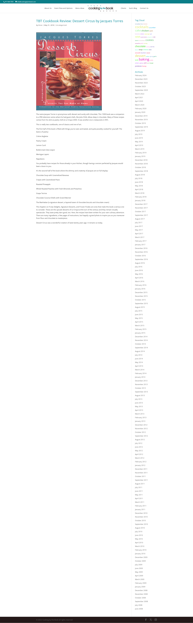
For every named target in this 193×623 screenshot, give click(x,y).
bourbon (143, 53)
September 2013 (141, 392)
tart (148, 63)
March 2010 (139, 546)
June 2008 (139, 609)
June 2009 (139, 568)
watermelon (144, 37)
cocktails (141, 27)
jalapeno (149, 37)
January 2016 (140, 289)
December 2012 (141, 425)
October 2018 (140, 167)
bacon (137, 40)
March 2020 (139, 105)
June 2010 (139, 535)
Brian (40, 25)
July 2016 (138, 267)
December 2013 (141, 381)
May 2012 (139, 450)
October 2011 (140, 476)
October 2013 (140, 388)
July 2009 (138, 564)
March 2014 (139, 370)
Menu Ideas (79, 8)
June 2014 (139, 358)
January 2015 (140, 333)
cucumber (152, 28)
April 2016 (139, 278)
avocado (137, 53)
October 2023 (140, 86)
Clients (123, 8)
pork (141, 43)
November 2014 (141, 340)
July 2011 (138, 487)
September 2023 (141, 90)
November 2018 (141, 164)
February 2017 (140, 241)
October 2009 (140, 561)
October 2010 (140, 520)
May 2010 (139, 539)
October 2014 (140, 344)
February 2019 (140, 152)
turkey (145, 43)
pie (145, 63)
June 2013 (139, 403)
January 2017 (140, 244)
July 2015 (138, 311)
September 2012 (141, 436)
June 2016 (139, 270)
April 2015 (139, 322)
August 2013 (140, 395)
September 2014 (141, 347)
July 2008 (138, 605)
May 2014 (139, 362)
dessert (140, 56)
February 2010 (140, 550)
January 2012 (140, 465)
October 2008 (140, 598)
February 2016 (140, 285)
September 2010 (141, 524)
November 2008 (141, 594)
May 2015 (139, 318)
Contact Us (144, 8)
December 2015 (141, 292)
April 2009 (139, 576)
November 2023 (141, 83)
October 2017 (140, 211)
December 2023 (141, 79)
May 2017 (139, 230)
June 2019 (139, 138)
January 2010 (140, 553)
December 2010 (141, 513)
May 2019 (139, 141)
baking (144, 59)
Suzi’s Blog (133, 8)
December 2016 (141, 248)
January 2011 (140, 509)
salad (137, 36)
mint (150, 50)
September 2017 (141, 215)
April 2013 (139, 410)
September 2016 (141, 259)
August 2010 (140, 528)
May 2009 (139, 572)
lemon (145, 24)
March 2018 (139, 193)
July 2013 (138, 399)
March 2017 (139, 237)
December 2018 (141, 160)
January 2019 (140, 156)
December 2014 (141, 336)
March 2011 (139, 502)
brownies (137, 34)
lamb (136, 60)
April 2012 (139, 454)
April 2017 (139, 233)
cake (138, 30)
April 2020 (139, 101)
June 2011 (139, 491)
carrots (152, 46)
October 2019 (140, 123)
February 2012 (140, 461)
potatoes (138, 66)
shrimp (148, 46)
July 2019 (138, 134)
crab (154, 37)
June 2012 (139, 447)
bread (151, 63)
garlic (155, 56)
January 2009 (140, 587)
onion (137, 63)
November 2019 (141, 119)
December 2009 (141, 557)
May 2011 (139, 495)
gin (151, 34)
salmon (141, 63)
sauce (148, 53)
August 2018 (140, 175)
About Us (47, 8)
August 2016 (140, 263)
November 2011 (141, 473)
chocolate (140, 46)
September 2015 (141, 303)
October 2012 (140, 432)
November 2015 (141, 296)
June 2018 (139, 182)
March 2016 (139, 281)
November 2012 (141, 428)
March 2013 (139, 414)
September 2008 (141, 601)
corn (151, 31)
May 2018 (139, 186)
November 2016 (141, 252)
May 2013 (139, 406)
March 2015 (139, 325)
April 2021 (139, 97)
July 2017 (138, 222)
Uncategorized (61, 25)
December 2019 (141, 116)
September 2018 (141, 171)
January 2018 (140, 200)
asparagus (147, 34)
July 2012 (138, 443)
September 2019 (141, 127)
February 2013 (140, 417)
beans (136, 49)
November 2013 (141, 384)
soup (141, 49)
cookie (151, 60)
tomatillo (137, 43)
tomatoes (142, 40)
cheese (145, 49)
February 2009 (140, 583)
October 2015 (140, 300)
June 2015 (139, 314)
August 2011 (140, 484)
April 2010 (139, 542)
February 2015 (140, 329)
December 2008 (141, 590)
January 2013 (140, 421)
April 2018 (139, 189)
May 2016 (139, 274)
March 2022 (139, 94)
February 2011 (140, 506)
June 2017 (139, 226)
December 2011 (141, 469)
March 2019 (139, 149)
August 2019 (140, 130)
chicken (145, 30)
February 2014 (140, 373)
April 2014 (139, 366)
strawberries (139, 24)
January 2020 (140, 112)
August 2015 (140, 307)
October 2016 (140, 255)
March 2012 (139, 458)
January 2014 (140, 377)
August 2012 (140, 439)
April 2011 (139, 498)
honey (144, 66)
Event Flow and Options (63, 8)
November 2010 (141, 517)
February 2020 (140, 108)
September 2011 (141, 480)
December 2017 (141, 204)
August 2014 (140, 351)
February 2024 (140, 75)
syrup (151, 56)
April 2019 (139, 145)
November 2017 (141, 208)
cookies (149, 40)
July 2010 (138, 531)
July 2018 (138, 178)
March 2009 (139, 579)
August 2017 (140, 219)
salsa (147, 56)
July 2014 (138, 355)
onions (142, 34)
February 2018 (140, 197)
